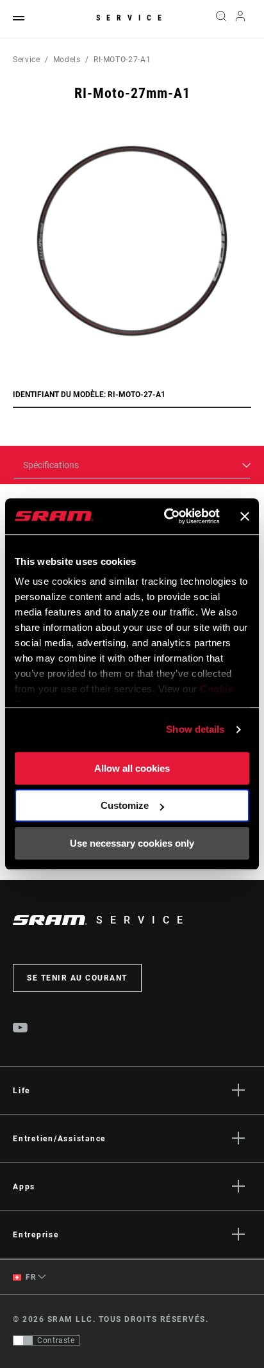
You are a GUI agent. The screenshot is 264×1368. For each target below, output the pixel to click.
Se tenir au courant (77, 977)
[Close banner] (244, 516)
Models (67, 59)
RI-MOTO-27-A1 (122, 59)
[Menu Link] (18, 19)
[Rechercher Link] (220, 19)
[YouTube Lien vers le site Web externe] (20, 1029)
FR (30, 1277)
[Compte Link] (240, 19)
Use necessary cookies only (132, 843)
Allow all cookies (132, 768)
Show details (195, 729)
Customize (125, 805)
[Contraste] (23, 1340)
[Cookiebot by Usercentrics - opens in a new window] (166, 516)
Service (132, 17)
